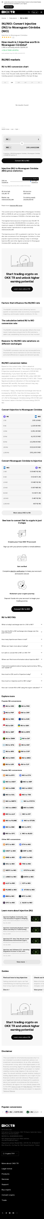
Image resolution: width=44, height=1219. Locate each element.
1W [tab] (19, 82)
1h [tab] (5, 82)
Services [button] (5, 1179)
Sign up (34, 12)
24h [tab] (12, 82)
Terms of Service (9, 1091)
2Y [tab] (39, 82)
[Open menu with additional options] (41, 12)
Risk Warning (28, 1086)
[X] (2, 1213)
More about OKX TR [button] (10, 1163)
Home (4, 18)
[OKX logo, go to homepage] (8, 12)
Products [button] (5, 1174)
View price (38, 990)
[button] (29, 12)
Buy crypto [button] (6, 1190)
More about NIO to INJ (22, 513)
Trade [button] (4, 1200)
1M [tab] (25, 82)
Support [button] (5, 1184)
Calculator (13, 18)
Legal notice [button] (7, 1169)
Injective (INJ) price (16, 205)
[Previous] (3, 1112)
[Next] (41, 1112)
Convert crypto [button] (8, 1195)
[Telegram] (6, 1213)
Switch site (8, 7)
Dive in (5, 990)
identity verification (17, 571)
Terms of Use (15, 1086)
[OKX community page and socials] (17, 1213)
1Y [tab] (32, 82)
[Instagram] (10, 1213)
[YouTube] (13, 1213)
